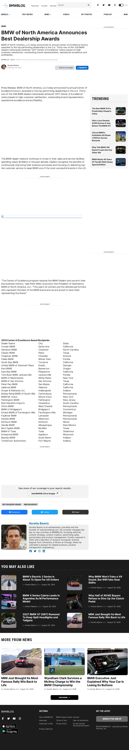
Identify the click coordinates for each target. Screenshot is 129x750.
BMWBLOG (5, 60)
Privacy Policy (61, 724)
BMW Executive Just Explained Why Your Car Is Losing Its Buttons (105, 681)
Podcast (108, 14)
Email (76, 512)
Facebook (15, 512)
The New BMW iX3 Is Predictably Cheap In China (101, 111)
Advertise (35, 6)
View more (63, 697)
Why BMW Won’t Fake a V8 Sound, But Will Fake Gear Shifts (105, 579)
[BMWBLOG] (17, 712)
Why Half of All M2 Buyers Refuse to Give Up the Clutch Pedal (106, 598)
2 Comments (82, 68)
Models (4, 14)
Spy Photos (86, 14)
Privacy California (46, 729)
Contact (44, 6)
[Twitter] (103, 5)
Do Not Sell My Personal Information (81, 725)
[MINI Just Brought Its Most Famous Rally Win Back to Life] (74, 614)
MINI (126, 14)
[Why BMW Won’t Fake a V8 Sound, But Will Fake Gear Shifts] (74, 576)
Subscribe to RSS (46, 724)
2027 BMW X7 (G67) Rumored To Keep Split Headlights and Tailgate (41, 617)
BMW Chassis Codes (64, 717)
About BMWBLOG (46, 717)
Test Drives (27, 14)
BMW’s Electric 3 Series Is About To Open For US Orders (41, 578)
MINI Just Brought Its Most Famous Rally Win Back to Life (106, 616)
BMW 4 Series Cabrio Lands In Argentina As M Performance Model (41, 598)
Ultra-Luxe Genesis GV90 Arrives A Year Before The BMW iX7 (101, 123)
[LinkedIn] (43, 551)
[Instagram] (115, 5)
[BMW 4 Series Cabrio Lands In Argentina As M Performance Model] (8, 595)
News (47, 14)
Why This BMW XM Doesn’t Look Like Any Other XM (102, 150)
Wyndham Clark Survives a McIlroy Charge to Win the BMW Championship (63, 681)
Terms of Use (61, 720)
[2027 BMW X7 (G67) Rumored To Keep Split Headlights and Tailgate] (8, 614)
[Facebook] (98, 5)
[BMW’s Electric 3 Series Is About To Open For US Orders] (8, 576)
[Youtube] (109, 5)
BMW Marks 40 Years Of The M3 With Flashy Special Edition (102, 162)
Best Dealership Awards (12, 504)
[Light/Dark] (121, 5)
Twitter (46, 512)
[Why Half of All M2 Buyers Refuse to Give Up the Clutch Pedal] (74, 595)
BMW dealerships (30, 504)
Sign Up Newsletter (81, 720)
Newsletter (54, 6)
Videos (66, 14)
